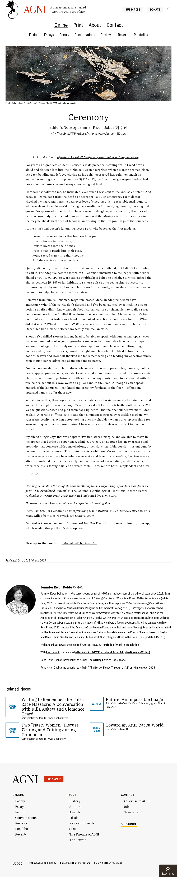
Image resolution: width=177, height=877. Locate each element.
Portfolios (141, 34)
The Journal (78, 840)
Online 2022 (12, 707)
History (74, 801)
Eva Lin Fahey (11, 103)
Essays (49, 34)
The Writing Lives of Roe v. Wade (107, 660)
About (95, 24)
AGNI (126, 729)
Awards (74, 812)
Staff (72, 829)
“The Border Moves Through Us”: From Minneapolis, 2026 (121, 667)
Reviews (106, 34)
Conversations (84, 34)
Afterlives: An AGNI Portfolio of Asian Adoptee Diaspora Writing (88, 133)
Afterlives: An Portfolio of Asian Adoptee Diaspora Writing (112, 652)
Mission (75, 818)
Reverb (123, 34)
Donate (155, 9)
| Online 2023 (38, 560)
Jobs (127, 807)
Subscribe (132, 9)
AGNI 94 (96, 704)
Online (61, 24)
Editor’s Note (60, 127)
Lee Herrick (52, 652)
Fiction (34, 34)
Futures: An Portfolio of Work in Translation (110, 644)
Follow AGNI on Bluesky (42, 863)
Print (78, 24)
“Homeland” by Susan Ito (79, 543)
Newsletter (132, 812)
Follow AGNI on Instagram (75, 863)
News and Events (82, 823)
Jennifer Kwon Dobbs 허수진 (103, 127)
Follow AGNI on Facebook (108, 863)
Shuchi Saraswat (56, 644)
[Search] (169, 9)
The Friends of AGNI (84, 834)
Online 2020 (12, 730)
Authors (75, 807)
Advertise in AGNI (137, 801)
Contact (115, 24)
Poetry (64, 34)
